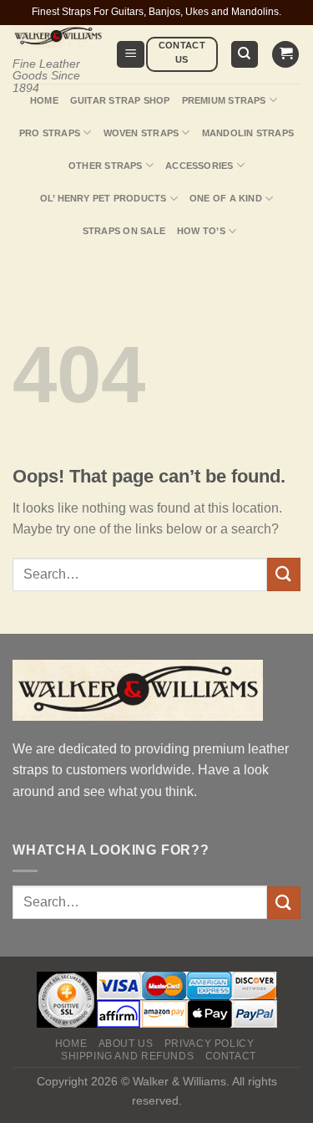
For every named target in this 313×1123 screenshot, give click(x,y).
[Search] (245, 55)
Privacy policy (209, 1043)
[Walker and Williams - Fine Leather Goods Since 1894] (58, 36)
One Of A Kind (225, 198)
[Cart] (285, 55)
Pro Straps (49, 133)
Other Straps (105, 166)
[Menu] (130, 55)
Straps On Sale (124, 231)
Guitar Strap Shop (120, 100)
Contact (230, 1056)
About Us (126, 1043)
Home (44, 100)
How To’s (201, 231)
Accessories (199, 166)
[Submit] (283, 574)
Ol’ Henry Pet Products (103, 198)
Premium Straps (224, 100)
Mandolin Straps (248, 133)
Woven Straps (141, 133)
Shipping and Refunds (127, 1056)
